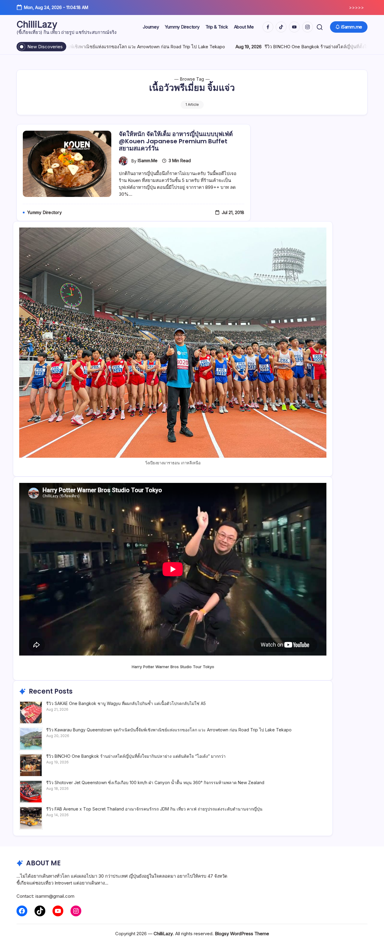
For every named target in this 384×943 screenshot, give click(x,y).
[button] (319, 27)
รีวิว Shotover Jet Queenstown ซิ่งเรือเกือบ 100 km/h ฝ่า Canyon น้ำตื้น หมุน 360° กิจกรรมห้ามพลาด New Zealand (155, 782)
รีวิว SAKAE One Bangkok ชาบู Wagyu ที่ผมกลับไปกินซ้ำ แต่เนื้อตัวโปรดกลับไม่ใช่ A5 (126, 703)
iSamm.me (148, 160)
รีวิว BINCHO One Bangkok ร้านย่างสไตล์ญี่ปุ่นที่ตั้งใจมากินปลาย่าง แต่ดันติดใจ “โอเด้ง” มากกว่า (136, 756)
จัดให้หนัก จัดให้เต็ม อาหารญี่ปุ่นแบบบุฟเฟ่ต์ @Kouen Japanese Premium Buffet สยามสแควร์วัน (176, 141)
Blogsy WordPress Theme (242, 933)
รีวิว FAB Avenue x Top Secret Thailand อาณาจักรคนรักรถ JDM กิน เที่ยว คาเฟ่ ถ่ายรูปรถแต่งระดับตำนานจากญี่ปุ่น (154, 808)
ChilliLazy (36, 24)
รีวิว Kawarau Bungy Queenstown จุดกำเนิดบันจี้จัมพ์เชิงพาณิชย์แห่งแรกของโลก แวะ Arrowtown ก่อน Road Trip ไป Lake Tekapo (169, 729)
